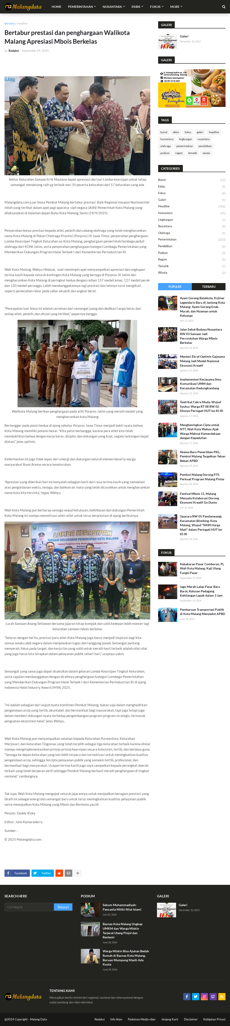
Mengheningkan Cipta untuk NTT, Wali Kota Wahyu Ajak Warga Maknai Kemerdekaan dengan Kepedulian (200, 431)
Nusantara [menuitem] (112, 7)
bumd (163, 132)
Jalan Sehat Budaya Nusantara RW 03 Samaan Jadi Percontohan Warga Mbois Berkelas (201, 335)
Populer (174, 286)
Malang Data (38, 1019)
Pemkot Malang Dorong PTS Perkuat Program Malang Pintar (202, 477)
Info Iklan (116, 1019)
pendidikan (205, 146)
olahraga (165, 146)
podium (165, 153)
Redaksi (100, 1019)
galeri (200, 132)
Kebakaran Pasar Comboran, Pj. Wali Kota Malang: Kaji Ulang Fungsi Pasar (202, 568)
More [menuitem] (174, 7)
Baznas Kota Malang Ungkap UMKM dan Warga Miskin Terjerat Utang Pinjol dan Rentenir (122, 930)
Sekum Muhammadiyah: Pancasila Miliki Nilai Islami (122, 907)
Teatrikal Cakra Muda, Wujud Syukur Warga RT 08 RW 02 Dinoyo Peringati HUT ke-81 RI (201, 406)
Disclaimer (191, 1019)
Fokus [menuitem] (155, 7)
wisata (206, 153)
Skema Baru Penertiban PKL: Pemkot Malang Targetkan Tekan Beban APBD (202, 456)
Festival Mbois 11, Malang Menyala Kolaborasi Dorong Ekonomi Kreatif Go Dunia (199, 498)
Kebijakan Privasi (214, 1019)
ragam (179, 153)
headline (22, 23)
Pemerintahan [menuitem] (80, 7)
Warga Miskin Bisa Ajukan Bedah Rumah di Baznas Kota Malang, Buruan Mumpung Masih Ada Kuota (126, 957)
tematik (192, 153)
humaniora (166, 139)
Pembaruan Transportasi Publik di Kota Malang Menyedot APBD (202, 612)
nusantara (204, 139)
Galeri (184, 36)
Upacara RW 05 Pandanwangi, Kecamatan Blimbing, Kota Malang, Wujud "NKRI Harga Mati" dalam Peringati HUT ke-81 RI (201, 525)
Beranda (9, 23)
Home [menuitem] (56, 7)
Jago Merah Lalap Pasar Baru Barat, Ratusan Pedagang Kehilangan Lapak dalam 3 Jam (201, 591)
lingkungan (185, 139)
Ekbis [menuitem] (136, 7)
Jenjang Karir (169, 1019)
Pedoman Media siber (142, 1019)
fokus (188, 132)
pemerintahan (184, 146)
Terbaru (208, 286)
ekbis (176, 132)
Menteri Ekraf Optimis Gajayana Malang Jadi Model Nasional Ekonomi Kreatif (202, 361)
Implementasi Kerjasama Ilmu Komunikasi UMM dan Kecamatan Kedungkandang (200, 383)
